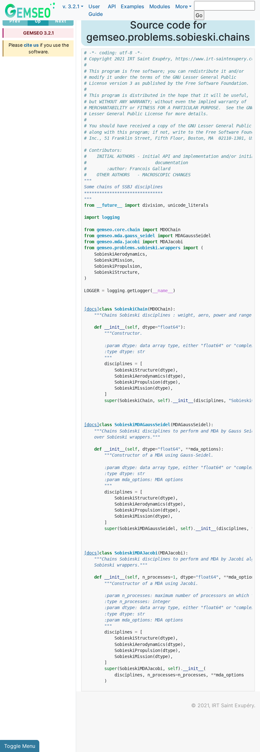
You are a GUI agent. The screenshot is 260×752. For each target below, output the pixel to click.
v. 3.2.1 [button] (71, 6)
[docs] (91, 309)
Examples (132, 6)
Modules (159, 6)
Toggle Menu (19, 746)
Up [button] (38, 21)
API (112, 6)
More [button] (181, 6)
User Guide (95, 10)
